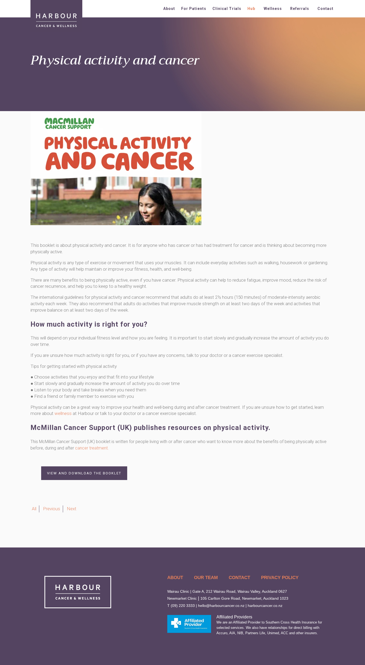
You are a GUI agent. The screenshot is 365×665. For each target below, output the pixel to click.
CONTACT (239, 577)
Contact (325, 8)
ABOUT (175, 577)
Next (71, 508)
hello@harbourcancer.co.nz (221, 605)
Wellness (273, 8)
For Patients (193, 8)
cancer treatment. (92, 448)
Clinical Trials (226, 8)
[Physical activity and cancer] (115, 223)
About (169, 8)
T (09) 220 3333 (181, 605)
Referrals (299, 8)
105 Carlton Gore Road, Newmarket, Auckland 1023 (244, 598)
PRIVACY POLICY (279, 577)
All (34, 508)
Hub (251, 8)
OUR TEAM (206, 577)
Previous (51, 508)
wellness (63, 413)
